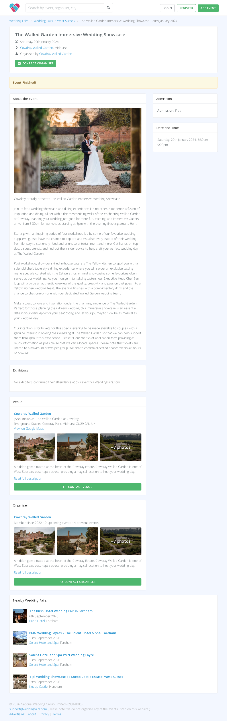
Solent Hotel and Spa (44, 642)
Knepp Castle (38, 686)
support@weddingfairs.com (28, 709)
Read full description (28, 478)
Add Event (208, 8)
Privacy (44, 714)
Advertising (16, 714)
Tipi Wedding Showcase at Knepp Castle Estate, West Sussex (76, 677)
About (32, 714)
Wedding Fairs (19, 21)
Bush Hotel (37, 621)
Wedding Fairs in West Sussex (54, 21)
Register (186, 8)
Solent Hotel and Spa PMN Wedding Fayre (61, 655)
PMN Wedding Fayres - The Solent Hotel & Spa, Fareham (72, 633)
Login (167, 8)
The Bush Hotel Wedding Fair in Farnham (61, 611)
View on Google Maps (29, 428)
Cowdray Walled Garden (36, 48)
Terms (57, 714)
